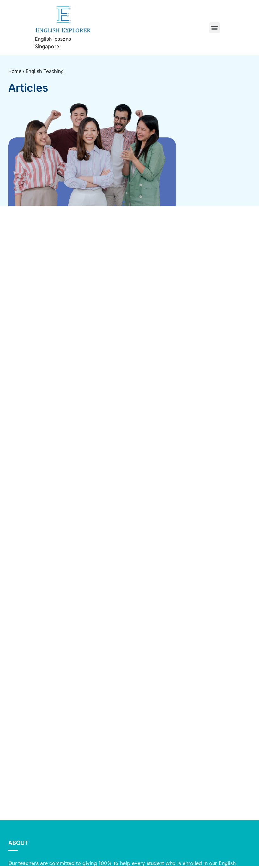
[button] (214, 27)
